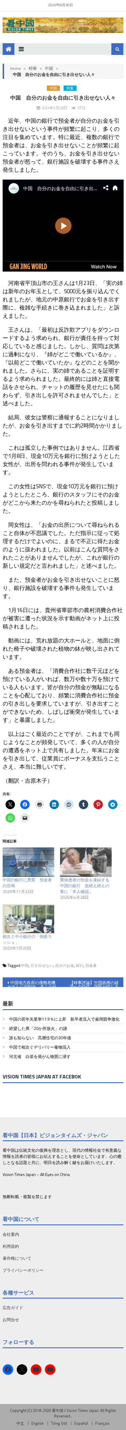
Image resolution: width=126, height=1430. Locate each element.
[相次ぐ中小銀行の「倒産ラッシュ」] (28, 919)
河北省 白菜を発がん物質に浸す (40, 1056)
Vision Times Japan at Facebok (42, 1076)
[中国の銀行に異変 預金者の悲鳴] (28, 862)
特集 (70, 88)
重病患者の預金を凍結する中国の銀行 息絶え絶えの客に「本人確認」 (84, 885)
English (37, 1423)
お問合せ (11, 1319)
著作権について (17, 1258)
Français (102, 1423)
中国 (49, 68)
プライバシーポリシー (23, 1270)
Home (15, 68)
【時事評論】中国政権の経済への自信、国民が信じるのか (94, 983)
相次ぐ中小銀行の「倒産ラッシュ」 (27, 939)
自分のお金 (64, 965)
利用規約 (11, 1246)
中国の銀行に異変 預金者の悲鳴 (27, 883)
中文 (20, 1423)
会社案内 (11, 1234)
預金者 (91, 965)
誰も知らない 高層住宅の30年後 (40, 1038)
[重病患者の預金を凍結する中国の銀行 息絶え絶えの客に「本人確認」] (86, 862)
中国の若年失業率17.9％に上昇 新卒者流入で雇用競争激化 (64, 1019)
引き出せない (41, 965)
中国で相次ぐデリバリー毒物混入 (40, 1047)
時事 (33, 68)
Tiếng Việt (59, 1423)
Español (81, 1423)
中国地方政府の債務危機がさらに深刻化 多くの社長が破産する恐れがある (32, 983)
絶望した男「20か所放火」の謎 (38, 1028)
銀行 (80, 965)
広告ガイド (13, 1307)
